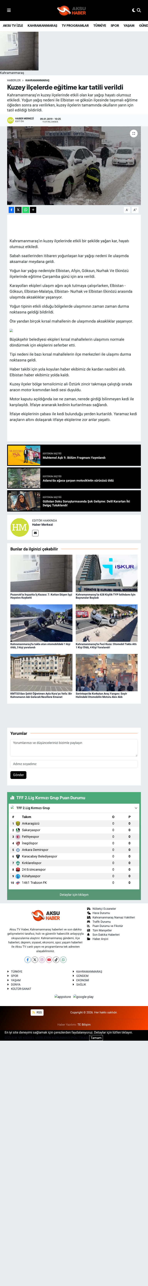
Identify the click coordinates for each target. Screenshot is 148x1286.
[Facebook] (27, 960)
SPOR (115, 25)
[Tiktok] (56, 960)
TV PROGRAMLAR (75, 25)
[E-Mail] (35, 533)
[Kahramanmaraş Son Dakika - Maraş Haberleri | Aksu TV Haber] (71, 10)
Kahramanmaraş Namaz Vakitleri (113, 917)
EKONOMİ (82, 980)
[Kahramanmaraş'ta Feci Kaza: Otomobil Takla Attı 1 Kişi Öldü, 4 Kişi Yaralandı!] (107, 623)
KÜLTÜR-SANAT (21, 989)
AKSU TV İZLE (13, 25)
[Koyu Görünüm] (133, 10)
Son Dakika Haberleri (106, 934)
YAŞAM (129, 25)
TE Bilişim (84, 1024)
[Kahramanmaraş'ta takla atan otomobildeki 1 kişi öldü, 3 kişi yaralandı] (41, 623)
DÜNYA (15, 984)
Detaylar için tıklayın (74, 895)
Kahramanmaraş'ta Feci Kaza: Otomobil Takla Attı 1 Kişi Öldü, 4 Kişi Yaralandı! (106, 646)
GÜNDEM (82, 976)
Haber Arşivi (100, 939)
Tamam (96, 1038)
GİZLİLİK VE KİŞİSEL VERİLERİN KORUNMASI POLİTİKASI (46, 1038)
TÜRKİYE (99, 25)
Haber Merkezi (42, 524)
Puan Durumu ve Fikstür (107, 926)
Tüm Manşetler (102, 930)
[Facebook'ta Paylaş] (11, 210)
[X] (35, 960)
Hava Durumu (101, 913)
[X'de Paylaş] (18, 210)
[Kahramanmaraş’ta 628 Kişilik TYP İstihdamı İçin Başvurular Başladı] (107, 573)
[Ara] (139, 10)
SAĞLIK (81, 984)
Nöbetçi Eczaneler (104, 908)
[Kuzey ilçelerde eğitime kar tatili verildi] (74, 165)
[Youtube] (49, 960)
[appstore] (63, 997)
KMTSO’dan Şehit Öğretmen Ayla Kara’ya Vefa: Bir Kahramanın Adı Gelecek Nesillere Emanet (41, 695)
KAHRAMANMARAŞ (42, 25)
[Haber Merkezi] (19, 527)
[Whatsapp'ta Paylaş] (25, 210)
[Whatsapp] (63, 960)
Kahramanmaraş (37, 80)
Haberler (14, 80)
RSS (39, 1012)
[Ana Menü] (9, 10)
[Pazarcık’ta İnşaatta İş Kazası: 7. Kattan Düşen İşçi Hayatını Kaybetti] (41, 573)
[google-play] (83, 997)
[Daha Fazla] (33, 210)
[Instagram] (42, 960)
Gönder (18, 775)
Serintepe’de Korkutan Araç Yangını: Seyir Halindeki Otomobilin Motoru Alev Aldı (101, 695)
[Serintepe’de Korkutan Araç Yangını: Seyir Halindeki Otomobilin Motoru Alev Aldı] (107, 672)
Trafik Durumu (101, 921)
